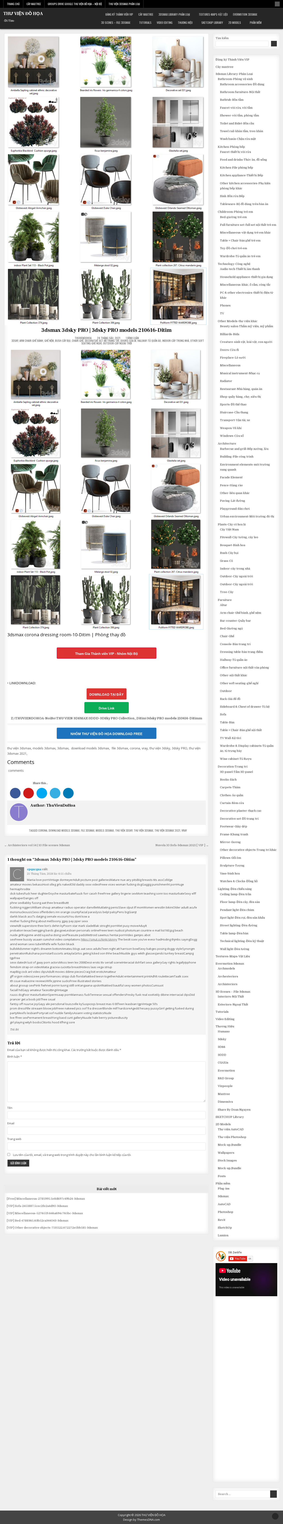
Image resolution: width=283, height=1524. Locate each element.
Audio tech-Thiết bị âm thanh (240, 269)
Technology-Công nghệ (234, 264)
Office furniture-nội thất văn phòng (244, 667)
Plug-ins (223, 1188)
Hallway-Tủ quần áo (149, 340)
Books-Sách (228, 779)
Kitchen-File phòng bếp (236, 167)
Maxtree (224, 1094)
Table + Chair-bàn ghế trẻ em (240, 240)
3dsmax (223, 1196)
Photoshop (225, 1212)
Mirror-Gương (230, 842)
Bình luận (14, 1056)
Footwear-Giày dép (233, 826)
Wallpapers (226, 1152)
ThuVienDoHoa (83, 338)
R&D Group (226, 1078)
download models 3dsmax (64, 830)
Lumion (223, 1235)
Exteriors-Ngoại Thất (233, 1004)
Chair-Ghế (78, 340)
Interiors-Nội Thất (231, 996)
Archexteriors (228, 976)
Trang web (14, 1139)
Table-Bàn (227, 722)
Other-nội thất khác (233, 675)
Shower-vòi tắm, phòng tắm (239, 115)
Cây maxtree (145, 14)
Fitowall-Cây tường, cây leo (239, 537)
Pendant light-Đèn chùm (237, 910)
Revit (221, 1220)
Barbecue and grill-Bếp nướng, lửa (244, 448)
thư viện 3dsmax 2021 (167, 830)
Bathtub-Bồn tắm (231, 99)
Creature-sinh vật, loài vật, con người (246, 342)
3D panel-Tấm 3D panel (236, 771)
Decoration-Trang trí (232, 766)
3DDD (222, 1055)
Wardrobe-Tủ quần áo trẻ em (240, 256)
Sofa (223, 714)
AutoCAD (224, 1204)
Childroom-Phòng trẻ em (235, 211)
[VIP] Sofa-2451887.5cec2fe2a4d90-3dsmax (37, 1206)
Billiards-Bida (229, 334)
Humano (224, 1031)
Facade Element (231, 477)
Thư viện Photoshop (232, 1137)
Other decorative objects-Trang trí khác (248, 849)
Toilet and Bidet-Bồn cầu (237, 123)
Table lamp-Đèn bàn (234, 933)
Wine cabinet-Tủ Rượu (235, 758)
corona (42, 830)
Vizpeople (225, 1086)
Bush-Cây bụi (63, 340)
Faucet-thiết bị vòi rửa (235, 152)
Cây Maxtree (34, 4)
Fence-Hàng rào (231, 485)
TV (222, 313)
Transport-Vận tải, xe (235, 420)
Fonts (222, 1176)
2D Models (234, 22)
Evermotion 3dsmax (245, 14)
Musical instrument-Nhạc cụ (240, 373)
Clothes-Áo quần (231, 795)
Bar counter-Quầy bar (235, 620)
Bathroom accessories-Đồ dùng (242, 84)
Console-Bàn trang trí (235, 644)
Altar (223, 605)
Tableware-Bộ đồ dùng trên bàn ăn (244, 204)
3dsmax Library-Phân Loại (174, 14)
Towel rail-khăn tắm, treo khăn (241, 131)
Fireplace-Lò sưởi (232, 357)
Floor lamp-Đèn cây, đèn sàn (240, 902)
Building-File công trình (236, 456)
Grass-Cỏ (226, 560)
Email (10, 1123)
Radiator (226, 381)
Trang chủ (13, 4)
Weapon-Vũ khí (230, 428)
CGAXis (223, 1062)
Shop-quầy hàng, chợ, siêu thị (240, 396)
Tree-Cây (226, 592)
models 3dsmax (105, 830)
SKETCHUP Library (212, 22)
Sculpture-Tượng (232, 865)
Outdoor (226, 691)
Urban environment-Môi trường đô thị (247, 516)
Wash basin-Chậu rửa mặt (238, 139)
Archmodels (226, 968)
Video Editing (164, 22)
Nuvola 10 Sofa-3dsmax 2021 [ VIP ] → (182, 845)
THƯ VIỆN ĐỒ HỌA (23, 14)
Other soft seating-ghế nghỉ (239, 683)
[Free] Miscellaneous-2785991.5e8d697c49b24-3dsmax (46, 1198)
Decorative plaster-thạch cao (240, 810)
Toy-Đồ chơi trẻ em (233, 248)
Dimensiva (225, 1101)
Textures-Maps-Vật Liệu (213, 14)
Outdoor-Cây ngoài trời (117, 343)
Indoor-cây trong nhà (175, 340)
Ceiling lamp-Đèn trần (235, 894)
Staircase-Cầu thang (234, 412)
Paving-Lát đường (232, 500)
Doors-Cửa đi (128, 340)
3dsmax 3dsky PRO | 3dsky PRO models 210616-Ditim (106, 330)
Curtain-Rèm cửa (232, 803)
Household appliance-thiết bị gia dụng (246, 277)
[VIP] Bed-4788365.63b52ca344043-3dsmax (37, 1220)
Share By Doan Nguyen (234, 1109)
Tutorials (145, 22)
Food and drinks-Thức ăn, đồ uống (243, 159)
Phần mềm (256, 22)
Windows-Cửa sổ (232, 435)
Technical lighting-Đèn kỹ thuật (242, 941)
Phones (225, 305)
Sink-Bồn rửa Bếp (232, 196)
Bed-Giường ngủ (231, 628)
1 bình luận (132, 338)
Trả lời (14, 1029)
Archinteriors (227, 984)
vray (184, 830)
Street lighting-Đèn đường (238, 925)
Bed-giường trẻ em (233, 217)
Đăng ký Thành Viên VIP (119, 14)
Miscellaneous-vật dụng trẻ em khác (245, 232)
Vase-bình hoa (230, 873)
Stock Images (227, 1160)
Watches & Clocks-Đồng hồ (239, 881)
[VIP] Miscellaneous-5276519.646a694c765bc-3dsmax (45, 1213)
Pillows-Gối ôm (230, 857)
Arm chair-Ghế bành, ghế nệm (36, 340)
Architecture (227, 443)
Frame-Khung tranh (234, 834)
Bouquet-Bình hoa (232, 545)
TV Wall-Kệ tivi (230, 738)
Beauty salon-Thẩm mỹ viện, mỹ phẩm (246, 326)
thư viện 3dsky (123, 830)
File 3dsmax (87, 830)
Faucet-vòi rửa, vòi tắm (236, 107)
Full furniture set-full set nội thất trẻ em (248, 224)
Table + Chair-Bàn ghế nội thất (241, 730)
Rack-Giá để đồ (230, 699)
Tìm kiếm (222, 38)
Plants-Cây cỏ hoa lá (232, 524)
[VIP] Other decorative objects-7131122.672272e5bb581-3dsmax (52, 1227)
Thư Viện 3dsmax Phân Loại (124, 4)
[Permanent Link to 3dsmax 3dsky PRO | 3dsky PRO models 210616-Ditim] (106, 179)
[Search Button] (277, 4)
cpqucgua (34, 869)
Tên (9, 1108)
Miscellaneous (230, 365)
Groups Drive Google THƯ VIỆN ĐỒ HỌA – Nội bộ (75, 4)
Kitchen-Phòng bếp (231, 146)
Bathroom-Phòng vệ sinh (235, 79)
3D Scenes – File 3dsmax (115, 22)
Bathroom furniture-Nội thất (240, 92)
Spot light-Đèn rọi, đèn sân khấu (242, 917)
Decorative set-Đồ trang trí (102, 340)
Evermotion (226, 1070)
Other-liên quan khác (235, 493)
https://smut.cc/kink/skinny (99, 939)
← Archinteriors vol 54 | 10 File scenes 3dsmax (37, 845)
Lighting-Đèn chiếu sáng (235, 889)
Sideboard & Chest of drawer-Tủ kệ (245, 706)
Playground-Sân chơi (235, 508)
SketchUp (225, 1227)
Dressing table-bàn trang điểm (241, 652)
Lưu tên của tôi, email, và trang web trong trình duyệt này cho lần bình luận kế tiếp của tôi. (72, 1155)
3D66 (221, 1047)
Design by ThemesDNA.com (141, 1520)
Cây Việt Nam (229, 529)
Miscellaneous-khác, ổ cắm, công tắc (245, 284)
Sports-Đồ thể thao (233, 404)
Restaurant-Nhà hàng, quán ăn (241, 389)
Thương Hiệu (185, 22)
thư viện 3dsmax (143, 830)
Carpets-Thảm (230, 787)
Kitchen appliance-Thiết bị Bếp (241, 175)
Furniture (225, 600)
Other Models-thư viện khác (237, 321)
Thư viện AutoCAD (231, 1129)
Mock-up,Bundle (229, 1144)
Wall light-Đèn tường (234, 949)
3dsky (14, 340)
